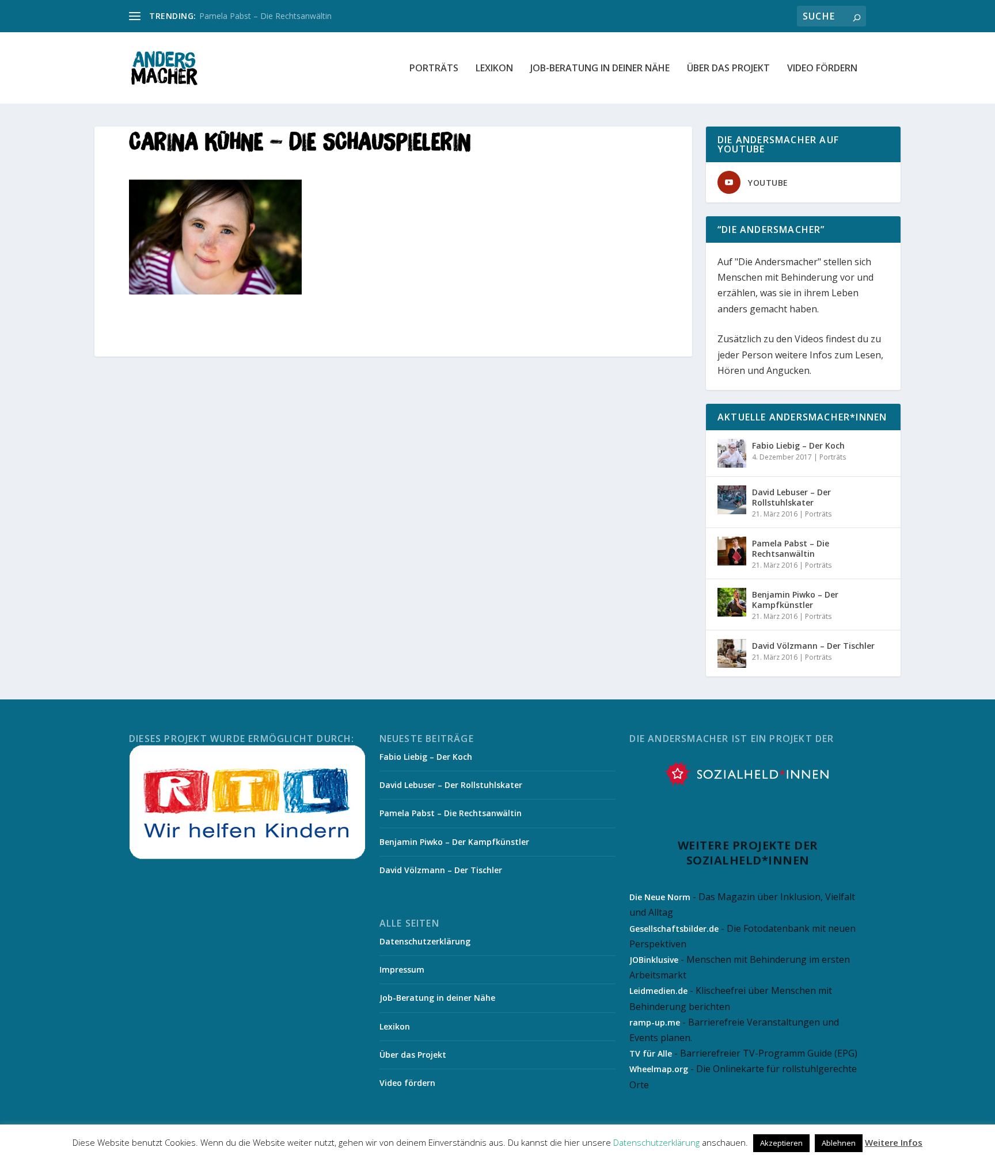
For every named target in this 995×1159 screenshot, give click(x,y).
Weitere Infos (893, 1142)
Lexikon (494, 68)
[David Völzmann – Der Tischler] (731, 653)
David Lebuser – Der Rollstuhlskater (791, 497)
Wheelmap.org (658, 1069)
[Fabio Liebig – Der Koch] (731, 453)
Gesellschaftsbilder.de (674, 928)
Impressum (401, 969)
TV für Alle (650, 1053)
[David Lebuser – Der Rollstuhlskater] (731, 499)
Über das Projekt (728, 68)
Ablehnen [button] (839, 1143)
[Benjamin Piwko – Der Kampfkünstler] (731, 602)
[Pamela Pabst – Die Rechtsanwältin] (731, 551)
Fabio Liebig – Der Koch (798, 445)
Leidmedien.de (658, 990)
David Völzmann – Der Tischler (813, 645)
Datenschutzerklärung (424, 941)
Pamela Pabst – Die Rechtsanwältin (265, 15)
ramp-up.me (654, 1022)
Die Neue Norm (659, 897)
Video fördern (822, 68)
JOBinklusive (653, 959)
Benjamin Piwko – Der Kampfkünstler (795, 599)
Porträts (433, 68)
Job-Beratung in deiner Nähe (600, 68)
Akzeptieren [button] (781, 1143)
